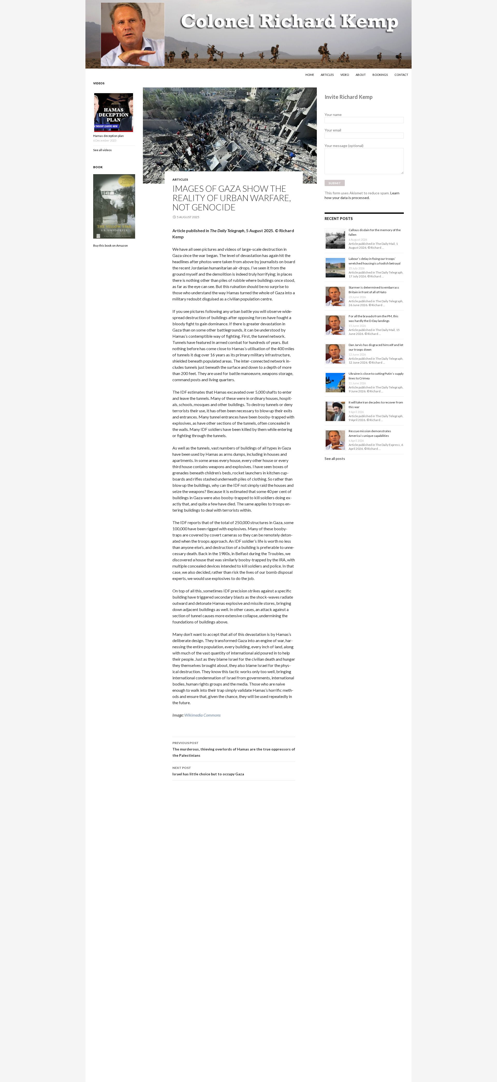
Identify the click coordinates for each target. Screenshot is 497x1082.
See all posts (335, 458)
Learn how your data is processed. (362, 195)
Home (309, 74)
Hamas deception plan (108, 136)
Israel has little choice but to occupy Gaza (208, 771)
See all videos (102, 150)
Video (344, 74)
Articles (327, 74)
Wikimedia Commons (202, 714)
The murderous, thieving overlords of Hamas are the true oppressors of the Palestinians (233, 749)
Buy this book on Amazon (110, 245)
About (361, 74)
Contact (401, 74)
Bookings (380, 74)
